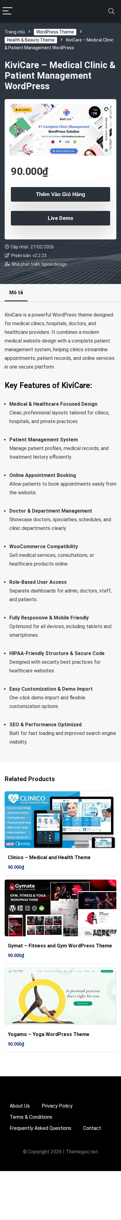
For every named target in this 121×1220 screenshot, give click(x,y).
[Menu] (7, 11)
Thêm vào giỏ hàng (60, 194)
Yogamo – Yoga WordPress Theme (48, 1034)
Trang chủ (15, 31)
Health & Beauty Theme (31, 39)
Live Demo (60, 218)
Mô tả (16, 292)
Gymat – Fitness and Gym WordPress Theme (60, 946)
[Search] (111, 11)
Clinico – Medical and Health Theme (49, 857)
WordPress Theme (55, 31)
